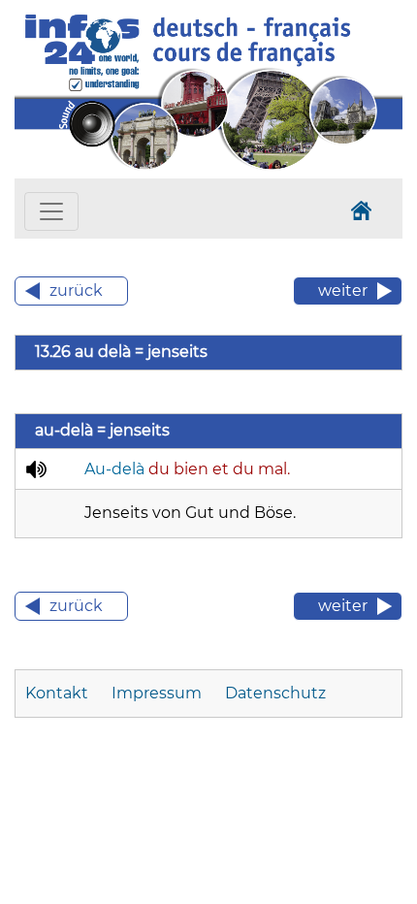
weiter (343, 290)
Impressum (157, 693)
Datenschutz (275, 693)
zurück (76, 290)
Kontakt (56, 693)
